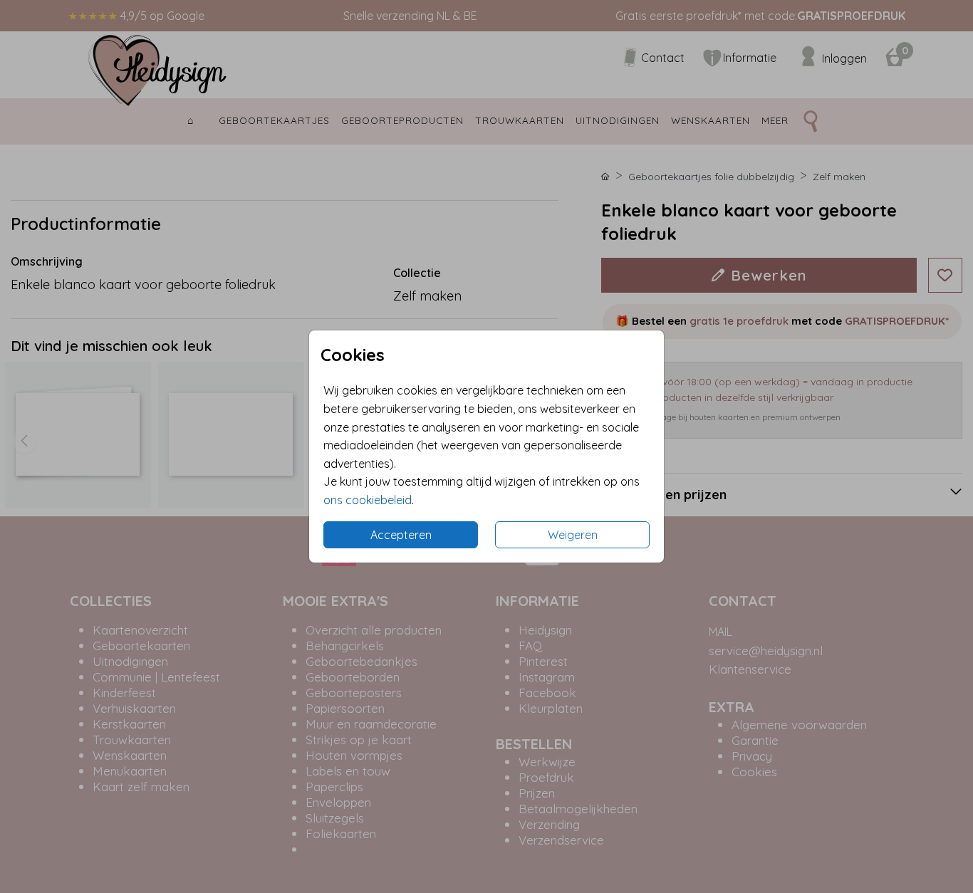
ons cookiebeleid (367, 500)
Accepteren (401, 535)
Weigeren (573, 535)
